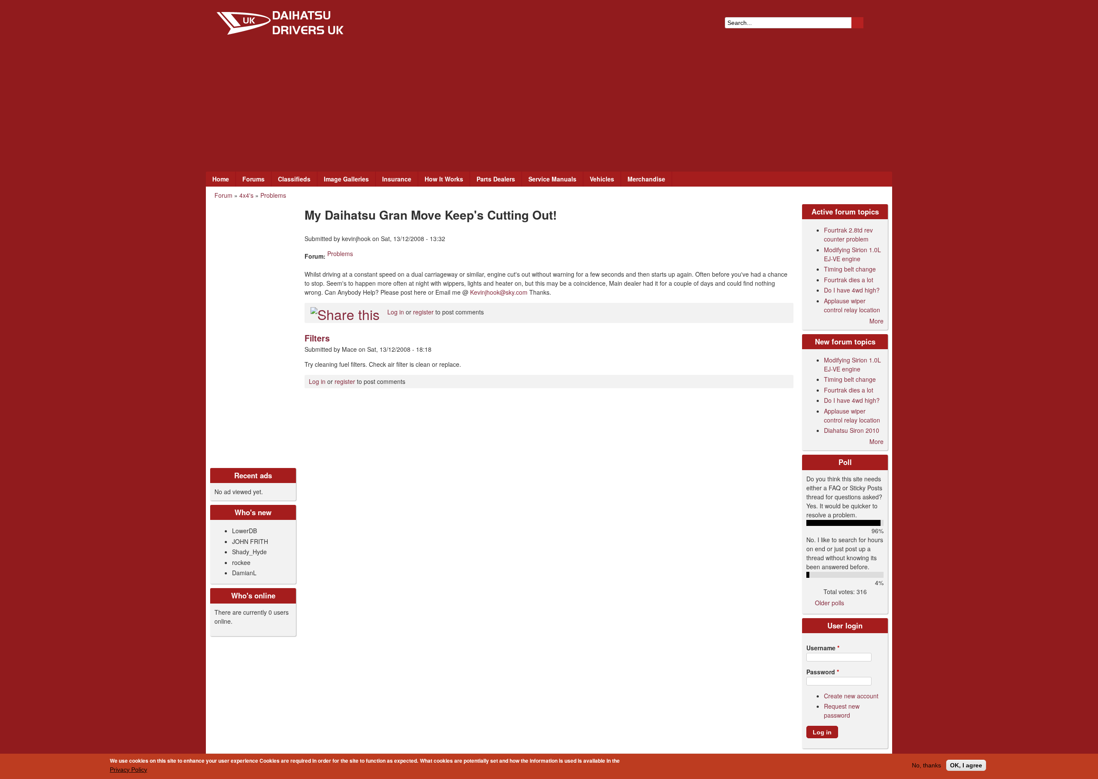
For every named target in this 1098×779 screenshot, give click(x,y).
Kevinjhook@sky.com (499, 292)
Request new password (842, 710)
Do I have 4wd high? (852, 290)
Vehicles (602, 179)
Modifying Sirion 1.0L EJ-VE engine (852, 254)
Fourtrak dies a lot (848, 279)
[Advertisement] (549, 107)
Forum (223, 195)
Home (220, 179)
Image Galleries (346, 179)
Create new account (851, 695)
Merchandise (646, 179)
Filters (317, 338)
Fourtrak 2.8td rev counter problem (848, 234)
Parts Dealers (496, 179)
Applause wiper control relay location (852, 305)
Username (822, 647)
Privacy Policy (128, 769)
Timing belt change (850, 269)
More (876, 321)
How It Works (444, 179)
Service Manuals (552, 179)
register (423, 312)
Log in (395, 312)
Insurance (396, 179)
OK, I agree (966, 765)
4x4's (246, 195)
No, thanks (926, 765)
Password (822, 671)
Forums (253, 179)
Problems (273, 195)
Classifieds (294, 179)
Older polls (829, 602)
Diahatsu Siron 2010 (851, 430)
